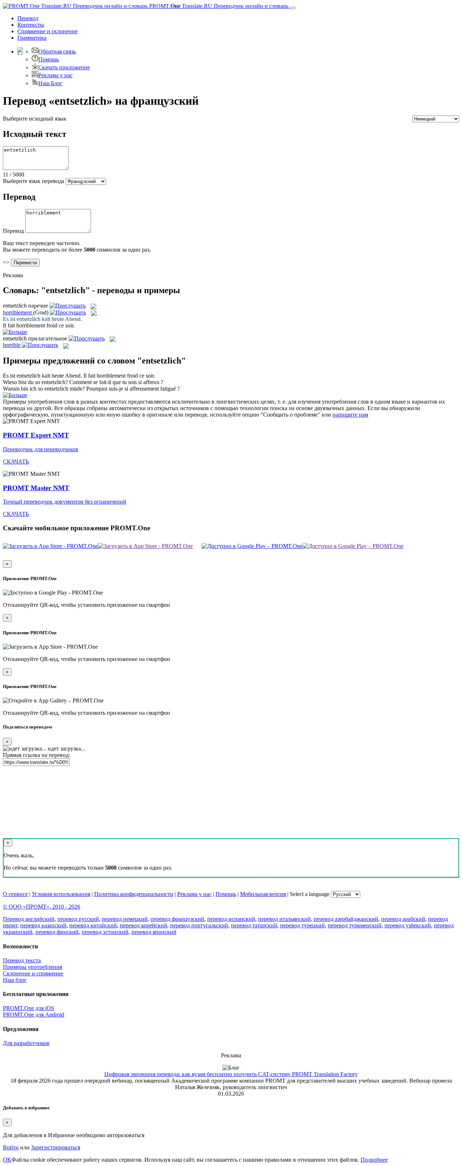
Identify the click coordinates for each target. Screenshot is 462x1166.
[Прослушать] (67, 306)
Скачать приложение (64, 67)
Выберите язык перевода (33, 181)
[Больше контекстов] (15, 332)
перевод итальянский (284, 919)
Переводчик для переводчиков (40, 449)
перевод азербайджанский (346, 919)
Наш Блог (50, 83)
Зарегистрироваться (55, 1147)
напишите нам (350, 415)
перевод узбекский (407, 925)
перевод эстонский (105, 932)
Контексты (30, 25)
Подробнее (374, 1160)
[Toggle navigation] (293, 8)
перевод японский (153, 932)
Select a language (310, 894)
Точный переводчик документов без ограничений (64, 502)
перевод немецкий (125, 919)
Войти (11, 1147)
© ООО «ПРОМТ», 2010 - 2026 (41, 907)
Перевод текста (22, 960)
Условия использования (61, 894)
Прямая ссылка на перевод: (36, 755)
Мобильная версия (263, 894)
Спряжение (47, 31)
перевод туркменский (355, 925)
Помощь (48, 59)
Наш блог (15, 980)
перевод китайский (93, 925)
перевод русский (78, 919)
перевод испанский (231, 919)
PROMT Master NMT (36, 488)
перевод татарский (254, 925)
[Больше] (15, 395)
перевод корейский (143, 925)
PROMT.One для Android (33, 1014)
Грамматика (32, 38)
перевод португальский (199, 925)
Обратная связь (57, 51)
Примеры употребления (32, 967)
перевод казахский (43, 925)
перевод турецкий (302, 925)
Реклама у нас (55, 75)
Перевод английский (29, 919)
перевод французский (177, 919)
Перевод (27, 18)
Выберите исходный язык (34, 119)
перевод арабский (403, 919)
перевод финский (57, 932)
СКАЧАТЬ (16, 461)
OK (7, 1160)
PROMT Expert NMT (36, 435)
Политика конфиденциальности (133, 894)
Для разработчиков (26, 1043)
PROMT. (218, 6)
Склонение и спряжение (33, 973)
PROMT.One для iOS (28, 1008)
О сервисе (15, 894)
